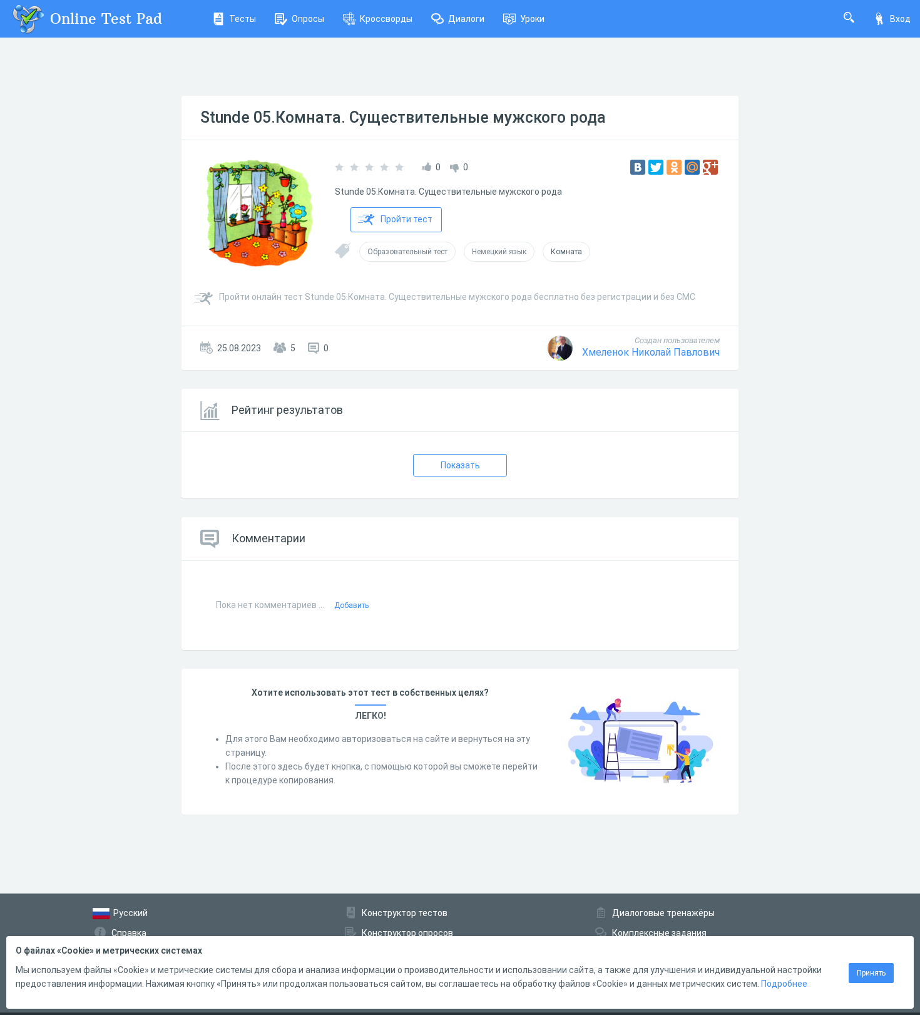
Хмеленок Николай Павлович (651, 352)
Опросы (308, 19)
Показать (460, 465)
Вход (900, 19)
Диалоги (466, 19)
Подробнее (784, 984)
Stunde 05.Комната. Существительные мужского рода (403, 117)
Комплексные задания (659, 933)
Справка (128, 933)
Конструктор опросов (407, 933)
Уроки (532, 19)
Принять (871, 973)
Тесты (242, 19)
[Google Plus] (710, 167)
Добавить (351, 605)
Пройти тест (406, 219)
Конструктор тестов (404, 913)
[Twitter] (655, 167)
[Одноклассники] (674, 167)
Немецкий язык (499, 251)
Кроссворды (386, 19)
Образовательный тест (407, 251)
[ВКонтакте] (637, 167)
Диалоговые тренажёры (663, 913)
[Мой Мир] (692, 167)
